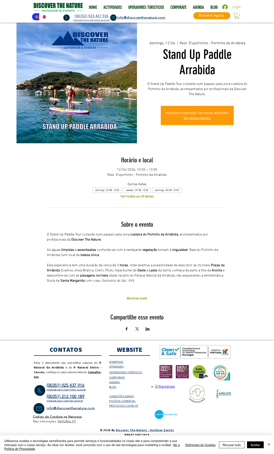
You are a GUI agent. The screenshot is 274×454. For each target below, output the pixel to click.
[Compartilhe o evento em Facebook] (127, 329)
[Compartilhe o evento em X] (137, 329)
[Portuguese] (35, 16)
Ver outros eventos (197, 118)
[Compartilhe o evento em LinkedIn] (148, 329)
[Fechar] (268, 445)
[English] (42, 16)
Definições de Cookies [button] (200, 445)
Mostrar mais (137, 298)
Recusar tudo (232, 445)
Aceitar (255, 445)
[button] (237, 16)
